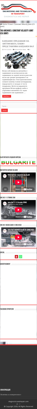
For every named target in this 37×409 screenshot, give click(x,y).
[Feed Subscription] (36, 36)
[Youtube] (16, 256)
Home (4, 24)
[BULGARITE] (20, 256)
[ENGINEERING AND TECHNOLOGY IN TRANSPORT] (18, 10)
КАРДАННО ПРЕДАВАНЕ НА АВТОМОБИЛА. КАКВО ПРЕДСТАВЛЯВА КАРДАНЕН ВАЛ (18, 44)
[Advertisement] (18, 134)
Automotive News (20, 49)
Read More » (6, 96)
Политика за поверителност (10, 394)
